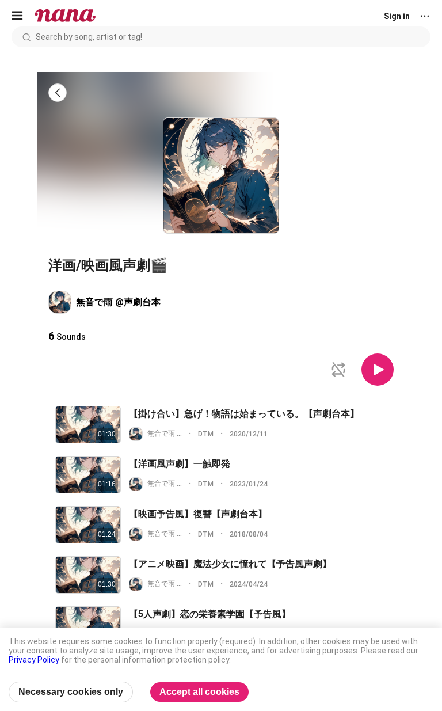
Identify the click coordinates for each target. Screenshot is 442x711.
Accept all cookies (199, 692)
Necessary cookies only (70, 692)
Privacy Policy (34, 659)
